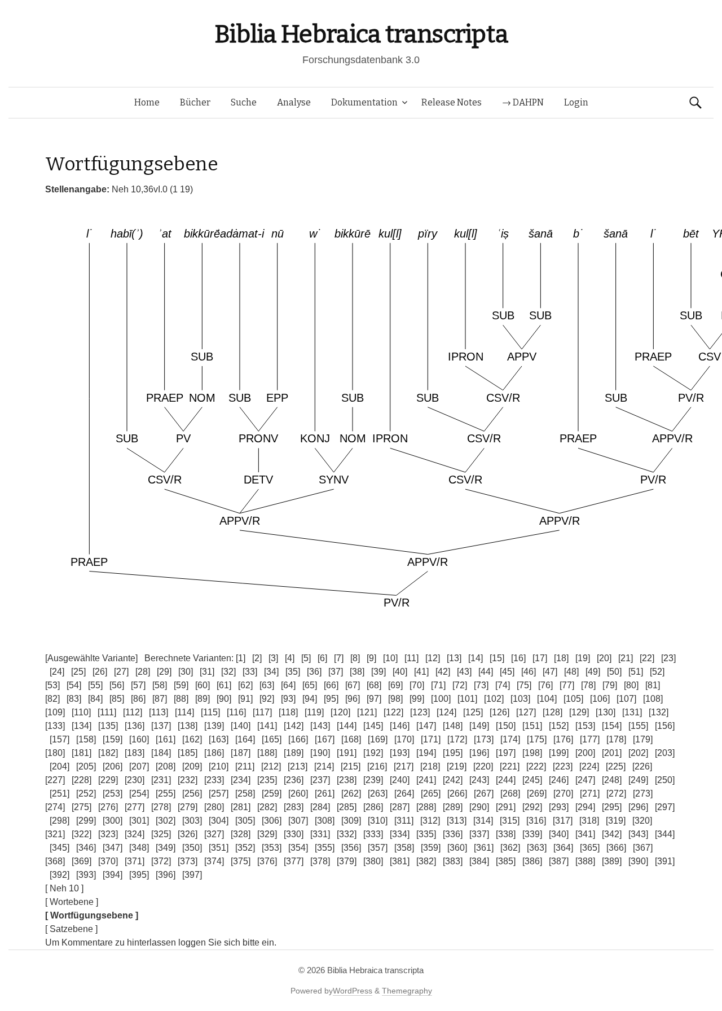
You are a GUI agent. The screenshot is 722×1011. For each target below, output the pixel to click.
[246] (559, 780)
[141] (267, 726)
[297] (665, 807)
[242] (453, 780)
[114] (184, 712)
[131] (632, 712)
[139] (214, 726)
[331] (320, 834)
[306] (271, 820)
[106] (600, 699)
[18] (561, 658)
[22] (647, 658)
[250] (665, 780)
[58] (159, 685)
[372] (161, 861)
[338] (506, 834)
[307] (298, 820)
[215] (350, 766)
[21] (625, 658)
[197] (506, 753)
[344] (665, 834)
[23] (668, 658)
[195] (453, 753)
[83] (74, 699)
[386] (532, 861)
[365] (590, 847)
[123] (420, 712)
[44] (485, 671)
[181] (81, 753)
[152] (559, 726)
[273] (643, 793)
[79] (609, 685)
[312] (430, 820)
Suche (244, 102)
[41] (421, 671)
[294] (585, 807)
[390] (638, 861)
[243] (479, 780)
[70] (417, 685)
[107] (626, 699)
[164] (245, 739)
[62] (245, 685)
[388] (585, 861)
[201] (612, 753)
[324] (134, 834)
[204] (59, 766)
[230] (134, 780)
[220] (483, 766)
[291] (506, 807)
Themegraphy (407, 990)
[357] (378, 847)
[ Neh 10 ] (64, 888)
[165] (271, 739)
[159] (112, 739)
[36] (314, 671)
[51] (635, 671)
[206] (112, 766)
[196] (479, 753)
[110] (81, 712)
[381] (400, 861)
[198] (532, 753)
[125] (473, 712)
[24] (57, 671)
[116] (236, 712)
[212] (271, 766)
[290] (479, 807)
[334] (400, 834)
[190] (320, 753)
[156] (665, 726)
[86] (138, 699)
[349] (165, 847)
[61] (224, 685)
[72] (459, 685)
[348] (139, 847)
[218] (430, 766)
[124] (446, 712)
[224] (589, 766)
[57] (138, 685)
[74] (502, 685)
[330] (293, 834)
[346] (86, 847)
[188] (267, 753)
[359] (431, 847)
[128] (552, 712)
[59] (181, 685)
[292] (532, 807)
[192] (373, 753)
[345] (59, 847)
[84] (95, 699)
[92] (266, 699)
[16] (518, 658)
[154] (612, 726)
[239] (373, 780)
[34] (271, 671)
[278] (161, 807)
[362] (510, 847)
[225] (616, 766)
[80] (631, 685)
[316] (536, 820)
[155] (638, 726)
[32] (228, 671)
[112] (132, 712)
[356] (351, 847)
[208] (165, 766)
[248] (612, 780)
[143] (320, 726)
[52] (657, 671)
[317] (563, 820)
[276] (108, 807)
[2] (257, 658)
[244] (506, 780)
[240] (400, 780)
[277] (134, 807)
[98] (395, 699)
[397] (192, 875)
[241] (426, 780)
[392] (59, 875)
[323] (108, 834)
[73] (481, 685)
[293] (559, 807)
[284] (320, 807)
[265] (431, 793)
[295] (612, 807)
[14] (475, 658)
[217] (403, 766)
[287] (400, 807)
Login (576, 102)
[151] (532, 726)
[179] (643, 739)
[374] (214, 861)
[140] (240, 726)
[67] (352, 685)
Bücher (195, 102)
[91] (245, 699)
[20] (604, 658)
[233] (214, 780)
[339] (532, 834)
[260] (298, 793)
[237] (320, 780)
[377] (293, 861)
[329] (267, 834)
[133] (55, 726)
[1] (240, 658)
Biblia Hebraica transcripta (361, 34)
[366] (616, 847)
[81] (652, 685)
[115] (210, 712)
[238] (346, 780)
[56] (116, 685)
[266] (457, 793)
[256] (192, 793)
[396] (165, 875)
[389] (612, 861)
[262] (351, 793)
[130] (605, 712)
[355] (324, 847)
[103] (520, 699)
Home (147, 102)
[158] (86, 739)
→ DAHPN (523, 102)
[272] (616, 793)
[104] (547, 699)
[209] (192, 766)
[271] (590, 793)
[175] (537, 739)
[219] (456, 766)
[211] (244, 766)
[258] (245, 793)
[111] (107, 712)
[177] (590, 739)
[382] (426, 861)
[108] (653, 699)
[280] (214, 807)
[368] (55, 861)
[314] (483, 820)
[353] (271, 847)
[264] (404, 793)
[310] (378, 820)
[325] (161, 834)
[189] (293, 753)
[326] (187, 834)
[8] (355, 658)
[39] (378, 671)
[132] (658, 712)
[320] (642, 820)
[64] (288, 685)
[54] (74, 685)
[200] (585, 753)
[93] (288, 699)
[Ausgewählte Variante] (91, 658)
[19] (582, 658)
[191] (346, 753)
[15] (497, 658)
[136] (134, 726)
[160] (139, 739)
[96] (352, 699)
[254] (139, 793)
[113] (158, 712)
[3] (273, 658)
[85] (116, 699)
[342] (612, 834)
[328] (240, 834)
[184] (161, 753)
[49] (592, 671)
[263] (378, 793)
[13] (454, 658)
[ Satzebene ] (71, 929)
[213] (297, 766)
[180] (55, 753)
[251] (59, 793)
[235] (267, 780)
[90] (224, 699)
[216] (377, 766)
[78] (588, 685)
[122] (393, 712)
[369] (81, 861)
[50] (614, 671)
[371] (134, 861)
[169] (378, 739)
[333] (373, 834)
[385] (506, 861)
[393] (86, 875)
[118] (288, 712)
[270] (563, 793)
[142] (293, 726)
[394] (112, 875)
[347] (112, 847)
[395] (139, 875)
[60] (202, 685)
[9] (371, 658)
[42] (442, 671)
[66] (331, 685)
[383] (453, 861)
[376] (267, 861)
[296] (638, 807)
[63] (266, 685)
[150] (506, 726)
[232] (187, 780)
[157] (59, 739)
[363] (537, 847)
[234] (240, 780)
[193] (400, 753)
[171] (431, 739)
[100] (441, 699)
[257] (218, 793)
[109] (55, 712)
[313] (456, 820)
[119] (314, 712)
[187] (240, 753)
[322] (81, 834)
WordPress (352, 990)
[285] (346, 807)
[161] (165, 739)
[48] (571, 671)
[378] (320, 861)
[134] (81, 726)
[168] (351, 739)
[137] (161, 726)
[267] (484, 793)
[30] (185, 671)
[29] (164, 671)
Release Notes (451, 102)
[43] (464, 671)
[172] (457, 739)
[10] (390, 658)
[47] (550, 671)
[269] (537, 793)
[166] (298, 739)
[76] (545, 685)
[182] (108, 753)
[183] (134, 753)
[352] (245, 847)
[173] (484, 739)
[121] (367, 712)
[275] (81, 807)
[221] (510, 766)
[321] (55, 834)
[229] (108, 780)
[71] (438, 685)
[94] (309, 699)
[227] (55, 780)
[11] (411, 658)
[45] (507, 671)
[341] (585, 834)
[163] (218, 739)
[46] (528, 671)
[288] (426, 807)
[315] (510, 820)
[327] (214, 834)
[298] (59, 820)
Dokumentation (364, 102)
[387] (559, 861)
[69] (395, 685)
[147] (426, 726)
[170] (404, 739)
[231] (161, 780)
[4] (289, 658)
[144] (346, 726)
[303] (192, 820)
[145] (373, 726)
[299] (86, 820)
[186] (214, 753)
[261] (324, 793)
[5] (306, 658)
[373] (187, 861)
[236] (293, 780)
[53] (52, 685)
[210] (218, 766)
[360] (457, 847)
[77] (567, 685)
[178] (616, 739)
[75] (524, 685)
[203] (665, 753)
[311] (403, 820)
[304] (218, 820)
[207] (139, 766)
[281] (240, 807)
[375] (240, 861)
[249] (638, 780)
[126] (499, 712)
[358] (404, 847)
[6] (322, 658)
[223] (563, 766)
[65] (309, 685)
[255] (165, 793)
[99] (417, 699)
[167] (324, 739)
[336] (453, 834)
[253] (112, 793)
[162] (192, 739)
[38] (357, 671)
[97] (374, 699)
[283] (293, 807)
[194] (426, 753)
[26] (100, 671)
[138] (187, 726)
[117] (262, 712)
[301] (139, 820)
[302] (165, 820)
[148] (453, 726)
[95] (331, 699)
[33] (250, 671)
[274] (55, 807)
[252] (86, 793)
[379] (346, 861)
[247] (585, 780)
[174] (510, 739)
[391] (665, 861)
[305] (245, 820)
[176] (563, 739)
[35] (292, 671)
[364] (563, 847)
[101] (467, 699)
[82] (52, 699)
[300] (112, 820)
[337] (479, 834)
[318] (589, 820)
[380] (373, 861)
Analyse (294, 102)
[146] (400, 726)
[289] (453, 807)
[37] (335, 671)
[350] (192, 847)
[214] (324, 766)
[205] (86, 766)
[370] (108, 861)
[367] (643, 847)
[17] (539, 658)
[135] (108, 726)
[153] (585, 726)
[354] (298, 847)
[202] (638, 753)
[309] (351, 820)
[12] (432, 658)
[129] (579, 712)
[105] (573, 699)
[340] (559, 834)
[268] (510, 793)
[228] (81, 780)
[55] (95, 685)
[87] (159, 699)
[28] (142, 671)
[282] (267, 807)
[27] (121, 671)
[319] (616, 820)
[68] (374, 685)
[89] (202, 699)
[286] (373, 807)
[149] (479, 726)
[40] (400, 671)
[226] (642, 766)
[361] (484, 847)
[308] (324, 820)
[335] (426, 834)
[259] (271, 793)
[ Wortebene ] (71, 902)
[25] (78, 671)
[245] (532, 780)
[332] (346, 834)
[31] (207, 671)
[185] (187, 753)
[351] (218, 847)
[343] (638, 834)
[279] (187, 807)
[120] (340, 712)
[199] (559, 753)
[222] (536, 766)
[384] (479, 861)
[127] (526, 712)
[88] (181, 699)
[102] (494, 699)
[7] (339, 658)
